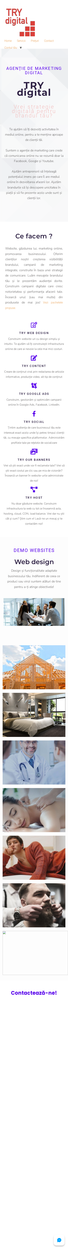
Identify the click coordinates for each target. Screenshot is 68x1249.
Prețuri (35, 40)
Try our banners (34, 459)
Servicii (21, 40)
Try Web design (34, 333)
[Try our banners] (34, 451)
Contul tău (10, 47)
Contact (49, 40)
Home (8, 40)
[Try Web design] (34, 325)
